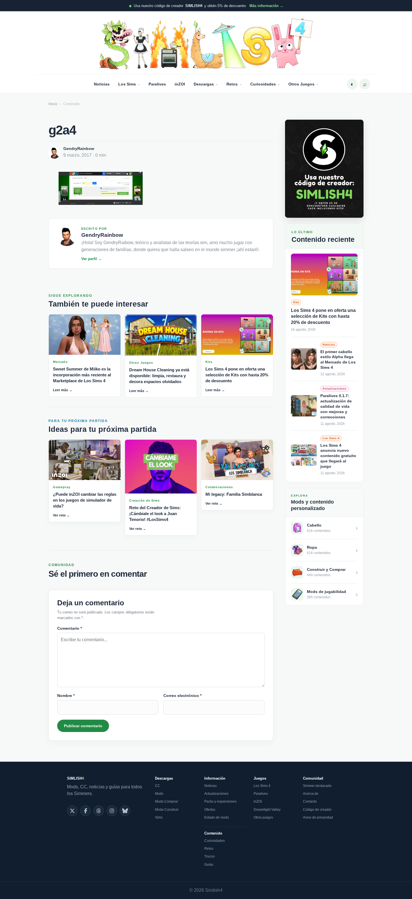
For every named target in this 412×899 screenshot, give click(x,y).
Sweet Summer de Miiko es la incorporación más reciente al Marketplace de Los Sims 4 (82, 375)
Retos (232, 84)
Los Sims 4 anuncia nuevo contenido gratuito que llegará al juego (338, 456)
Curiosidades (263, 84)
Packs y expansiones (220, 801)
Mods (159, 794)
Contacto (310, 801)
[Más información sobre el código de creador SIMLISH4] (324, 169)
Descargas (204, 84)
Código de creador (317, 810)
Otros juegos (263, 817)
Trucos (209, 856)
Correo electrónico (182, 695)
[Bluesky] (125, 810)
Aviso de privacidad (318, 817)
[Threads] (98, 810)
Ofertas (209, 810)
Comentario (69, 628)
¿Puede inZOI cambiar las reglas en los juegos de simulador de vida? (84, 500)
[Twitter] (72, 810)
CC (157, 786)
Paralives (157, 84)
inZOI (180, 84)
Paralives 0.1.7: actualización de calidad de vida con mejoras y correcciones (336, 406)
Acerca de (310, 794)
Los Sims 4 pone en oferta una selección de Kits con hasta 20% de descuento (236, 375)
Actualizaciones (216, 794)
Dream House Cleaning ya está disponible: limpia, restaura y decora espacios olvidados (159, 375)
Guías (208, 864)
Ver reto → (61, 515)
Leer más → (62, 390)
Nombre (66, 695)
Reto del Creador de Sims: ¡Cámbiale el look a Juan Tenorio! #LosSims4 (155, 513)
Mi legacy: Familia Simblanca (233, 494)
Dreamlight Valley (267, 810)
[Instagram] (112, 810)
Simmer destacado (317, 786)
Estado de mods (216, 817)
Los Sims (127, 84)
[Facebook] (85, 810)
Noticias (102, 84)
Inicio (52, 104)
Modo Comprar (166, 801)
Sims (159, 817)
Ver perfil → (91, 259)
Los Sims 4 (262, 786)
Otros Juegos (301, 84)
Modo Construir (167, 810)
